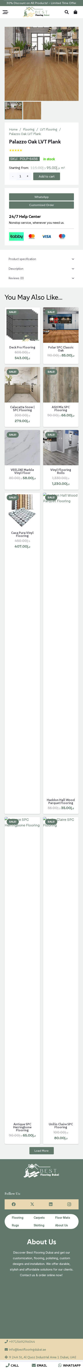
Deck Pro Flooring (22, 347)
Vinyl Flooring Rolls (60, 471)
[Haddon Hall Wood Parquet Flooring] (61, 644)
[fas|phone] (8, 1365)
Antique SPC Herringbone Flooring (22, 1127)
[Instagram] (69, 1204)
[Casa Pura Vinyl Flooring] (22, 510)
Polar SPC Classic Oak (61, 348)
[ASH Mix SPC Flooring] (61, 385)
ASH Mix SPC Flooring (61, 408)
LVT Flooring (48, 129)
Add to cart (47, 176)
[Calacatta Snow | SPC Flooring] (22, 385)
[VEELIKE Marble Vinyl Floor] (22, 447)
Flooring (28, 129)
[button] (5, 12)
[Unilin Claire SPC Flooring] (61, 968)
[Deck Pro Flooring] (22, 325)
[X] (32, 1204)
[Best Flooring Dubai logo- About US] (36, 12)
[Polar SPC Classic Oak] (61, 325)
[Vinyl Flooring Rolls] (61, 447)
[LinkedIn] (51, 1204)
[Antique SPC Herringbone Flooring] (22, 968)
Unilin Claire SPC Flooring (61, 1125)
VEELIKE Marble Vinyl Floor (22, 471)
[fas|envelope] (34, 1365)
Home (13, 129)
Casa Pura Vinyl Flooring (22, 534)
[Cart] (75, 12)
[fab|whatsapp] (60, 1365)
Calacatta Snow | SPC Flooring (22, 408)
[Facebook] (14, 1204)
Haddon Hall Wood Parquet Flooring (61, 801)
